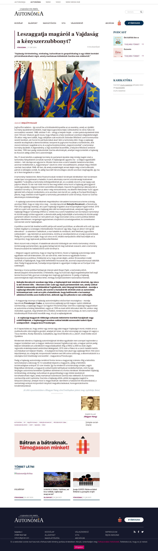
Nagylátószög (49, 23)
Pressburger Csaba (60, 422)
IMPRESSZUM (111, 532)
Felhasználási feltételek (108, 541)
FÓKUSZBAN (21, 47)
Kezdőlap (18, 23)
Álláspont (32, 23)
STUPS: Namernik (126, 85)
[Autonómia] (28, 12)
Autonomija (20, 2)
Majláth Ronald (32, 422)
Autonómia (36, 2)
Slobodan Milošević (20, 425)
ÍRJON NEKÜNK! (112, 535)
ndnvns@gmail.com (21, 538)
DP (24, 422)
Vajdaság (37, 425)
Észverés (127, 49)
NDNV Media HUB (73, 2)
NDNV (48, 2)
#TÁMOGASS (134, 23)
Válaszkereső (77, 23)
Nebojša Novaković (45, 422)
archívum (109, 23)
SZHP (31, 425)
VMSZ (43, 425)
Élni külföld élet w (131, 38)
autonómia (18, 422)
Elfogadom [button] (79, 547)
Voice (58, 2)
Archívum (80, 538)
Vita (63, 23)
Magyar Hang (90, 416)
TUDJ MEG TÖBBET (132, 44)
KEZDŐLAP (49, 532)
